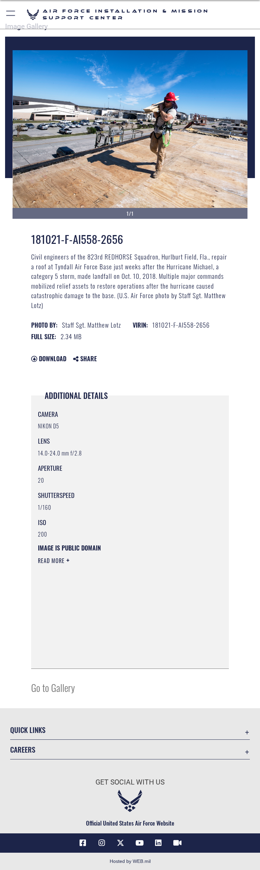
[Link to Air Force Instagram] (101, 843)
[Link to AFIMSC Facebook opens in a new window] (83, 843)
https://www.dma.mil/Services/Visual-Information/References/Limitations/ (117, 613)
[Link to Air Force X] (120, 843)
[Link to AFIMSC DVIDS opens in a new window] (177, 843)
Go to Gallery (53, 687)
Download (51, 358)
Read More (52, 561)
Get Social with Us (130, 782)
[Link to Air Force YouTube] (139, 843)
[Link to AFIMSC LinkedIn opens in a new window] (158, 843)
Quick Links (27, 729)
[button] (11, 14)
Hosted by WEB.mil (130, 861)
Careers (22, 749)
